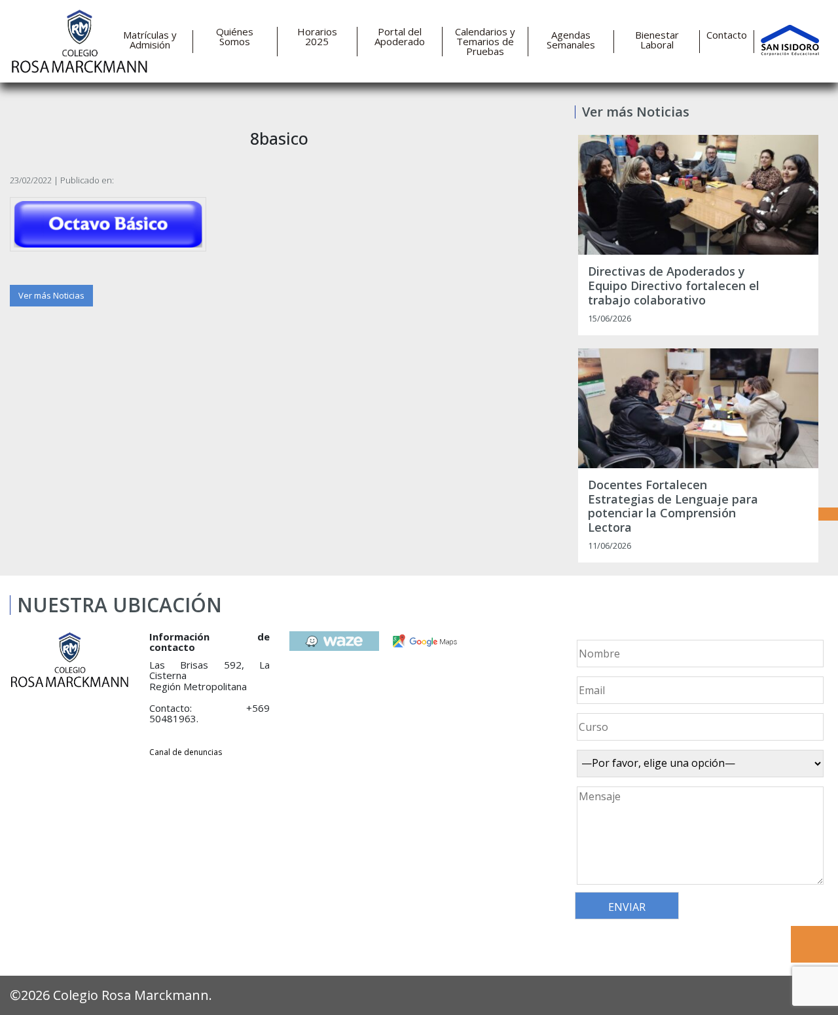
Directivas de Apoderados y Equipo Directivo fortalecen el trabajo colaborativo (673, 286)
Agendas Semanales (571, 40)
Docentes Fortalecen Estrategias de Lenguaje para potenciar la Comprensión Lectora (673, 506)
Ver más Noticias (51, 295)
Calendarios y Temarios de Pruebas (485, 41)
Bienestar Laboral (657, 40)
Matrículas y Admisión (150, 40)
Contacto (726, 35)
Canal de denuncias (185, 752)
